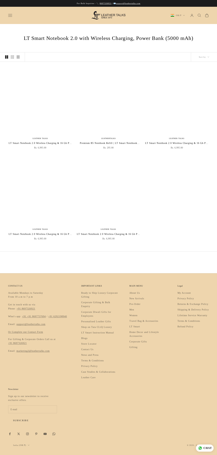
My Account (184, 293)
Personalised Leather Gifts (96, 321)
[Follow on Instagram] (27, 434)
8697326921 (106, 3)
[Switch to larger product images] (6, 57)
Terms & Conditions (92, 360)
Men (131, 309)
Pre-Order (135, 304)
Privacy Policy (89, 366)
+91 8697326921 (26, 308)
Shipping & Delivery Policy (193, 309)
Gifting (133, 347)
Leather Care (88, 377)
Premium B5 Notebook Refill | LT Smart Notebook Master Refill (108, 143)
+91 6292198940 (57, 316)
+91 (24, 316)
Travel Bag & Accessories (143, 321)
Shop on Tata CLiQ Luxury (96, 327)
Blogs (84, 338)
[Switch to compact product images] (18, 57)
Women (133, 315)
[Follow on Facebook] (10, 434)
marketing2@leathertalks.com (33, 351)
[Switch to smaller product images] (12, 57)
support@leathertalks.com (128, 3)
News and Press (89, 355)
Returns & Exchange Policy (192, 304)
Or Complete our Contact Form (25, 332)
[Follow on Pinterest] (36, 434)
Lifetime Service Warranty (192, 315)
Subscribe (21, 420)
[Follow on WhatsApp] (54, 434)
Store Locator (89, 344)
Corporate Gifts (138, 341)
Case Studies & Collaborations (98, 372)
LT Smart (134, 326)
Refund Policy (185, 326)
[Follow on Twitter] (18, 434)
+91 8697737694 (36, 316)
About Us (134, 293)
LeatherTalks (108, 138)
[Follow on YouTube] (45, 434)
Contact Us (87, 349)
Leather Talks (40, 138)
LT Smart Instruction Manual (97, 332)
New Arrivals (136, 298)
